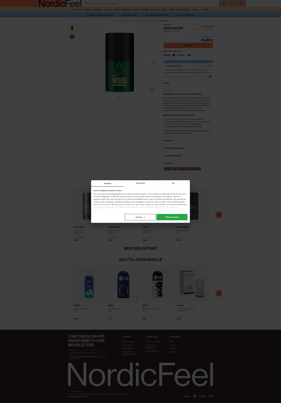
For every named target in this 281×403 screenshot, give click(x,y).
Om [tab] (173, 183)
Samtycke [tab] (107, 183)
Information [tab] (140, 183)
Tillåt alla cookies (172, 217)
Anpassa (139, 217)
